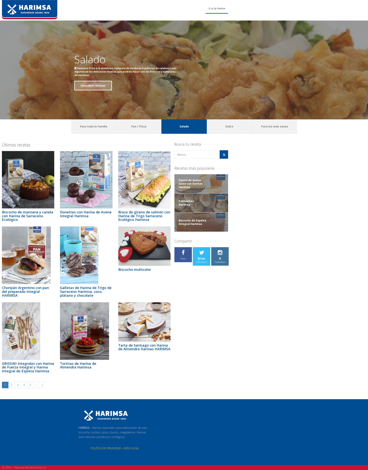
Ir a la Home (217, 8)
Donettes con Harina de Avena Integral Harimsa (86, 214)
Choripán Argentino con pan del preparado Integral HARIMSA (25, 291)
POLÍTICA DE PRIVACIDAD (106, 448)
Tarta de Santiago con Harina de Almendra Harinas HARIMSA (144, 347)
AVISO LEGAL (131, 448)
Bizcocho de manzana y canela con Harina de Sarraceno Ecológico (27, 216)
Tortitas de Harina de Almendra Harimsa (78, 365)
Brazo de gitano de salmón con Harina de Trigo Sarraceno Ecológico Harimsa (144, 216)
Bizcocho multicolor (134, 269)
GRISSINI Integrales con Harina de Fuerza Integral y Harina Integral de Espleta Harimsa (28, 367)
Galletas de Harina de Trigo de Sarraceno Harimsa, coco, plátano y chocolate (86, 291)
